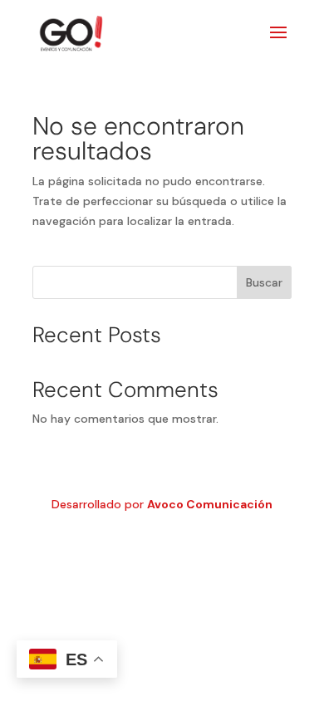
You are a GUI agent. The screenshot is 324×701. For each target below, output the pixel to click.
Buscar (264, 282)
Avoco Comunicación (209, 504)
